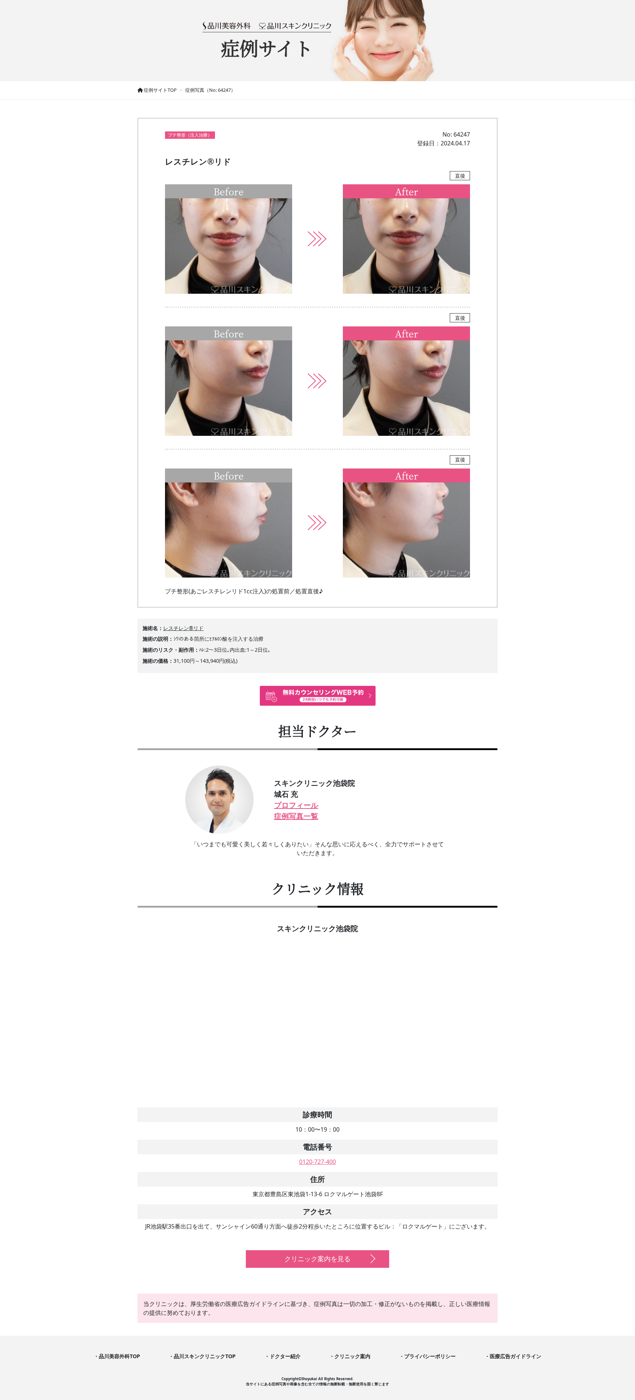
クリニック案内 (352, 1356)
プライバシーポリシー (430, 1356)
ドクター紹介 (285, 1356)
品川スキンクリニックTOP (205, 1356)
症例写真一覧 (296, 816)
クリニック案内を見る (317, 1258)
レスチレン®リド (183, 628)
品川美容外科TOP (119, 1356)
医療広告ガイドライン (515, 1356)
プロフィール (296, 805)
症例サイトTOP (160, 90)
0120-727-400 (317, 1162)
